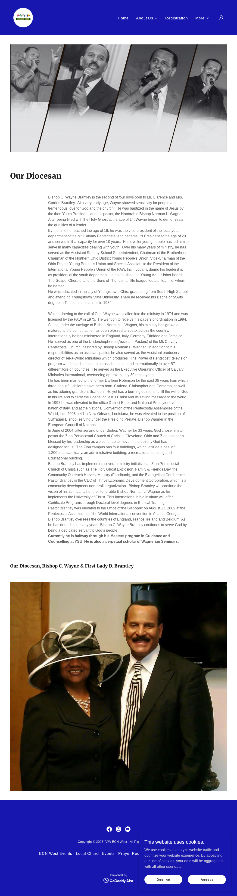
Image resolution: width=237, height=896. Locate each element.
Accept (207, 879)
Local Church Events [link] (95, 854)
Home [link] (123, 18)
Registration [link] (176, 18)
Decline (163, 879)
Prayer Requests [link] (133, 854)
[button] (147, 18)
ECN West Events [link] (55, 854)
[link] (23, 17)
